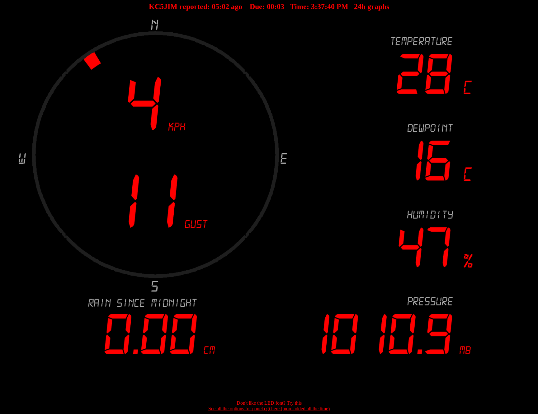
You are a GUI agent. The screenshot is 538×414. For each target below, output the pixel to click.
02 (280, 6)
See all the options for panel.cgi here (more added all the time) (269, 408)
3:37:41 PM (329, 6)
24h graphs (371, 6)
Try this (294, 403)
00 (270, 6)
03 (225, 6)
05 (215, 6)
